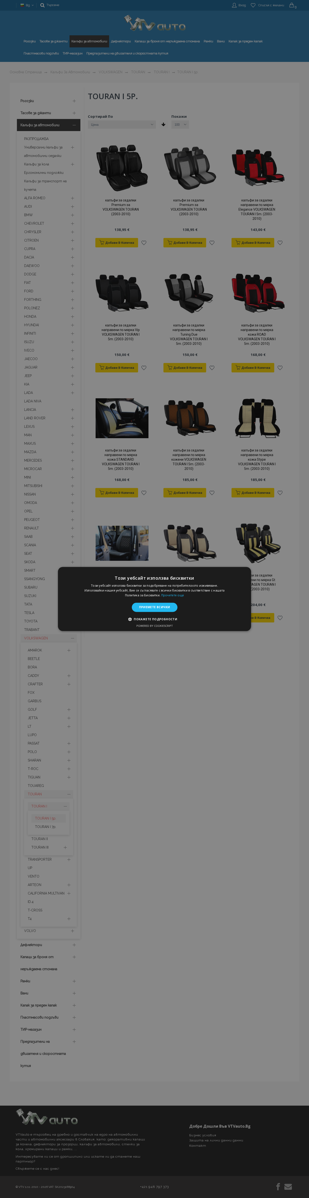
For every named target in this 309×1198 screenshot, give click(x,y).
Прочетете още (172, 595)
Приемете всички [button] (154, 607)
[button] (154, 619)
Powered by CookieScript (154, 626)
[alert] (154, 599)
